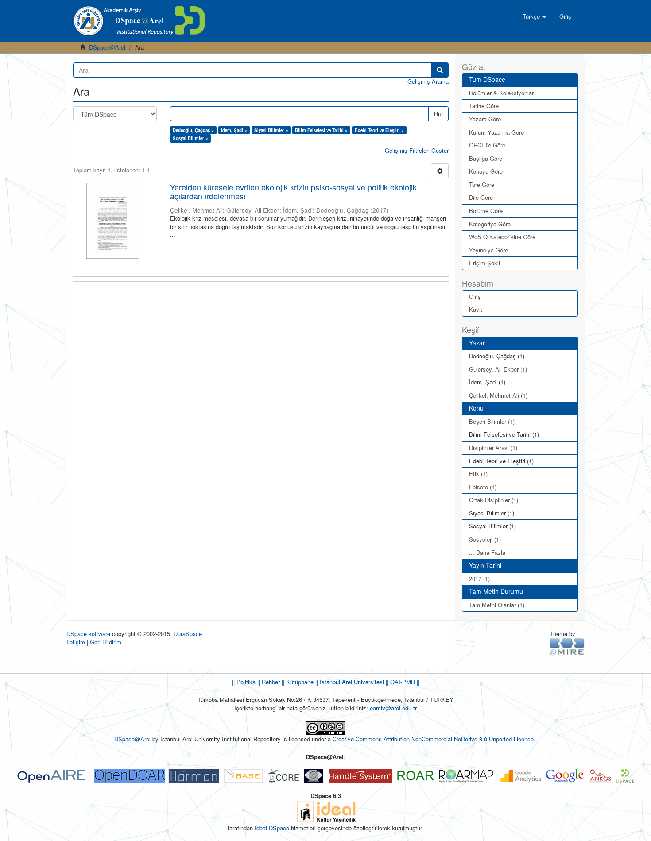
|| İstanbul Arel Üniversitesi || (351, 682)
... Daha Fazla (487, 552)
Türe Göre (481, 184)
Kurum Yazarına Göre (496, 132)
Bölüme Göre (486, 210)
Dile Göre (481, 197)
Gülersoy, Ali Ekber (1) (498, 369)
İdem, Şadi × (234, 130)
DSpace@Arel (107, 47)
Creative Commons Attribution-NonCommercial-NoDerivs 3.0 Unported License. (434, 739)
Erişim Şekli (484, 263)
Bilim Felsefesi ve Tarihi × (321, 130)
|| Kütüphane (297, 682)
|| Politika (244, 682)
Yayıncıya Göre (488, 250)
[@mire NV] (567, 646)
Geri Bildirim (105, 642)
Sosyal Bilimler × (190, 138)
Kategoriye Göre (490, 224)
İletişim (75, 642)
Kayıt (475, 309)
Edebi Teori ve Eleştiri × (379, 130)
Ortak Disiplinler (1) (493, 500)
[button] (534, 16)
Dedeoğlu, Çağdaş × (193, 130)
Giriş (475, 296)
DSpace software (88, 633)
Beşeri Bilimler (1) (492, 421)
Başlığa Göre (485, 158)
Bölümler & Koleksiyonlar (501, 93)
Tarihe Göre (484, 105)
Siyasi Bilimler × (271, 130)
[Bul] (440, 70)
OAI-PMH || (403, 682)
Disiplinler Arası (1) (493, 447)
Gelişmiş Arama (428, 81)
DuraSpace (188, 633)
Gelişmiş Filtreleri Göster (417, 150)
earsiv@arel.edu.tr (393, 708)
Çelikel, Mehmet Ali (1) (498, 395)
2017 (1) (479, 578)
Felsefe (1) (482, 487)
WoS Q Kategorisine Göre (502, 237)
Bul (438, 113)
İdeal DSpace (272, 828)
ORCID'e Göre (487, 145)
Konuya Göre (486, 171)
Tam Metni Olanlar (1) (496, 605)
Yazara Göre (485, 119)
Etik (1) (478, 473)
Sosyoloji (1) (485, 539)
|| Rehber (268, 682)
